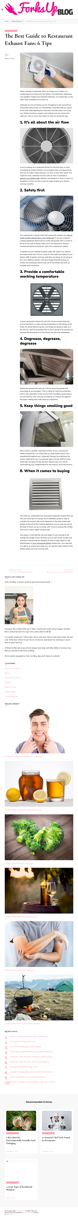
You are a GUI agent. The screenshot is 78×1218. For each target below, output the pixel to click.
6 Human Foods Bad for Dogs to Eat (23, 1067)
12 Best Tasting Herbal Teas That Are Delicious (23, 810)
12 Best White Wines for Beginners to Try (21, 917)
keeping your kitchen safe (30, 178)
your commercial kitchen (41, 543)
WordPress (10, 1214)
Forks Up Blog (20, 1211)
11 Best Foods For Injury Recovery (22, 1041)
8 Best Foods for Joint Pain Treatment (19, 970)
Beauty (7, 673)
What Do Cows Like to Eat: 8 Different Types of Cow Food (32, 1082)
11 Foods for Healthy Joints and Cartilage (25, 1046)
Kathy (7, 55)
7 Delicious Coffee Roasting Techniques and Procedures (31, 1057)
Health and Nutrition (13, 678)
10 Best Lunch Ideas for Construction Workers (27, 1077)
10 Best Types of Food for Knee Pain (19, 863)
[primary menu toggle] (2, 9)
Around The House (12, 668)
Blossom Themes (27, 1212)
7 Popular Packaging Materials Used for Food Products (31, 1072)
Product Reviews (11, 30)
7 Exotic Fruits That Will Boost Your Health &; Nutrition (31, 1052)
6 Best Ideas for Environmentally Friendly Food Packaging (20, 1140)
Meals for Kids (10, 687)
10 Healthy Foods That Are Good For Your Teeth (23, 756)
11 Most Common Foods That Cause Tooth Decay (28, 1036)
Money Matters (10, 692)
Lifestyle (8, 682)
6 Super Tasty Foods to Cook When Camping (22, 1023)
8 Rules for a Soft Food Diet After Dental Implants (29, 1062)
